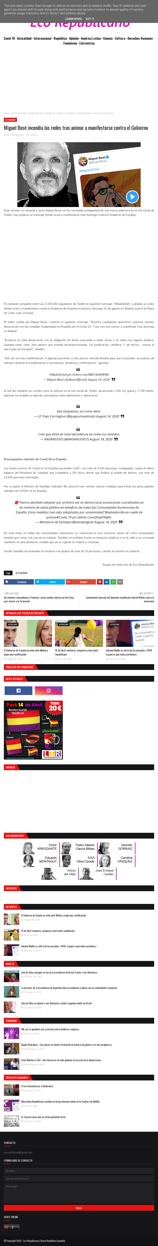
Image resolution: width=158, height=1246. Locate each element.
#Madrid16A (58, 374)
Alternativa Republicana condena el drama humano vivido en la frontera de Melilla (60, 1101)
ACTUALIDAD (19, 113)
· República (60, 38)
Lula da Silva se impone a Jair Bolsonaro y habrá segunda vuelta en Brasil (56, 1003)
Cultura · (121, 38)
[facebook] (18, 690)
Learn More (73, 18)
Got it (90, 18)
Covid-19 (10, 38)
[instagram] (49, 690)
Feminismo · (71, 43)
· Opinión (73, 38)
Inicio (7, 113)
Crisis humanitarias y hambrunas (37, 1086)
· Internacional (42, 38)
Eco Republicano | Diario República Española (44, 1240)
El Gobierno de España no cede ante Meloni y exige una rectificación (26, 652)
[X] (79, 690)
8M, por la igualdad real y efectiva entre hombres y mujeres (50, 1029)
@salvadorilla (114, 512)
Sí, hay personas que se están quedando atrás (43, 1117)
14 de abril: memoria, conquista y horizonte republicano (48, 931)
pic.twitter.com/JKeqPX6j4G (92, 517)
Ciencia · (109, 38)
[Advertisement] (79, 81)
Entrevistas (87, 43)
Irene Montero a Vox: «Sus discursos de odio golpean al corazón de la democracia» (61, 1060)
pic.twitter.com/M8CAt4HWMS (88, 374)
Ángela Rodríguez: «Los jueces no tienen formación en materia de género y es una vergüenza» (66, 1045)
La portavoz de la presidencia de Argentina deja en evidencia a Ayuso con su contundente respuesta (69, 988)
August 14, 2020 (99, 379)
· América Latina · (91, 38)
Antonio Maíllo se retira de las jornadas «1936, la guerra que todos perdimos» (129, 652)
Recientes (11, 907)
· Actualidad (24, 38)
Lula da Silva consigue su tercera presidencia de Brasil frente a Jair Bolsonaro (59, 972)
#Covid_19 (63, 517)
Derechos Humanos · (141, 38)
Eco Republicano (15, 134)
